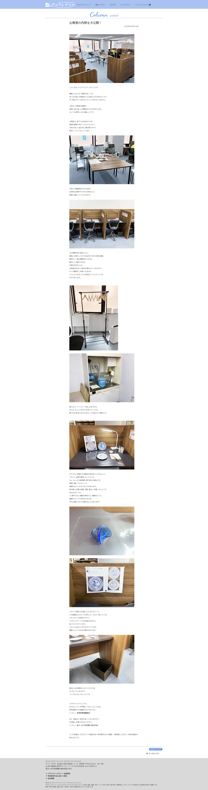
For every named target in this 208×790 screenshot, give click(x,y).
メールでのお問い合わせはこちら (60, 769)
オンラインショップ (142, 5)
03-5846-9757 (54, 766)
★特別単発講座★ (83, 713)
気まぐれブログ (155, 749)
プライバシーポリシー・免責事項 (59, 773)
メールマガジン (125, 5)
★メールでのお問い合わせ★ (87, 725)
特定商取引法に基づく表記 (57, 776)
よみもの (113, 5)
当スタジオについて (84, 5)
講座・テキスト (100, 5)
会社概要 (51, 778)
